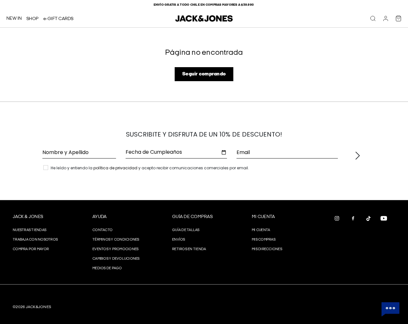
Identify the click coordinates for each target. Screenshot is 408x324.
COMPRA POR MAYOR (31, 249)
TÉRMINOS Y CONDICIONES (115, 239)
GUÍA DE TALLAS (186, 230)
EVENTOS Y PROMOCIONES (115, 249)
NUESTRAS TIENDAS (29, 230)
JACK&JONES (38, 307)
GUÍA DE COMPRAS (192, 216)
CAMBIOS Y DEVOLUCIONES (116, 259)
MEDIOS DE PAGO (107, 268)
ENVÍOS (178, 239)
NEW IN (14, 18)
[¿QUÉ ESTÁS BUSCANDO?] (373, 18)
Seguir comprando (204, 74)
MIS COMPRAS (263, 239)
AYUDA (99, 216)
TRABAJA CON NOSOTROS (35, 239)
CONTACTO (102, 230)
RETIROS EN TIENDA (189, 249)
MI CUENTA (263, 216)
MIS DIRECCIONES (267, 249)
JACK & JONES (28, 216)
